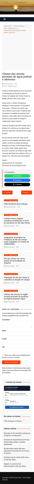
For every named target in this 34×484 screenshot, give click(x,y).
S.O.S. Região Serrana (10, 86)
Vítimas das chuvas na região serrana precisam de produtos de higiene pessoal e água (16, 296)
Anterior (8, 192)
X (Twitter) (18, 184)
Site (3, 347)
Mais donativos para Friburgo (15, 204)
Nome (4, 330)
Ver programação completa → (17, 407)
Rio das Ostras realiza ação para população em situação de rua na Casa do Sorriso (16, 451)
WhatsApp (18, 176)
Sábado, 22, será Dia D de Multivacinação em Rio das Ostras (15, 465)
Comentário (6, 319)
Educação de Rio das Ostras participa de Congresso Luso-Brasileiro (17, 434)
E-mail (4, 339)
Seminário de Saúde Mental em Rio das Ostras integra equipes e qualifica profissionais (17, 442)
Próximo (25, 192)
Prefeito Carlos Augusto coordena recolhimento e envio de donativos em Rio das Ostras (17, 221)
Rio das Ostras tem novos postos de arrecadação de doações (14, 261)
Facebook (18, 180)
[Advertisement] (17, 51)
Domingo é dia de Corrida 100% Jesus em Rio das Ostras (16, 458)
